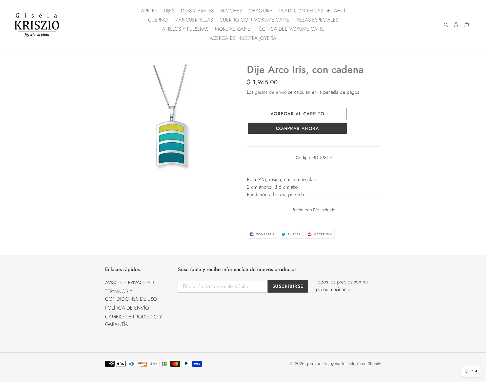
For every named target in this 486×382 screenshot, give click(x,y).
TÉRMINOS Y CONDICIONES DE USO (131, 295)
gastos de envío (271, 92)
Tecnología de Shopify (361, 363)
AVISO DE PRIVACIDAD (129, 282)
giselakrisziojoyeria (323, 363)
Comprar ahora (297, 128)
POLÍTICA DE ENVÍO (127, 308)
